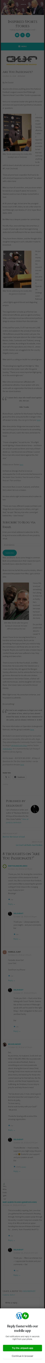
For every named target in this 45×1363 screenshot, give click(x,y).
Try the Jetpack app (22, 1348)
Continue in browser (22, 1356)
